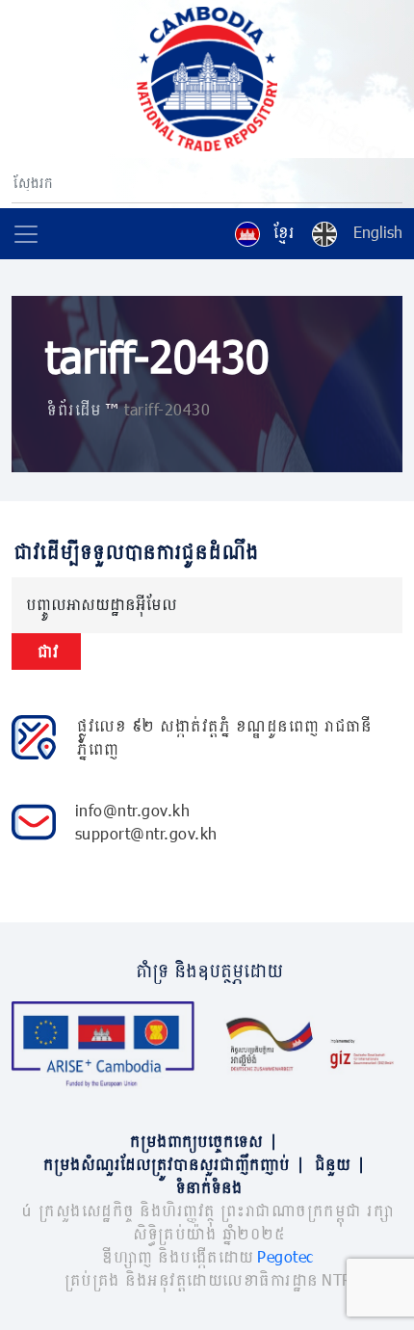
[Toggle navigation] (26, 234)
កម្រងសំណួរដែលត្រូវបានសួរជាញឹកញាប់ (172, 1164)
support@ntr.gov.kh (146, 833)
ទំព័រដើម (72, 409)
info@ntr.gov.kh (133, 810)
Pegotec (285, 1256)
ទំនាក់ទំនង (207, 1187)
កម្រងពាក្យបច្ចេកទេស (202, 1140)
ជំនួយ (338, 1164)
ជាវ (46, 651)
